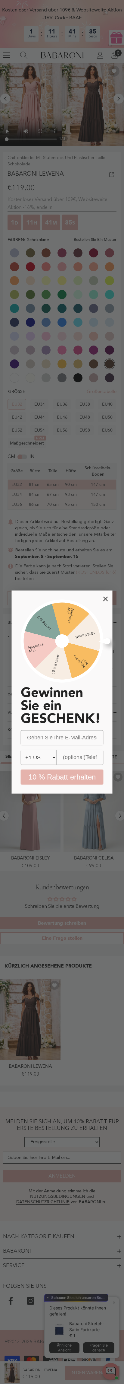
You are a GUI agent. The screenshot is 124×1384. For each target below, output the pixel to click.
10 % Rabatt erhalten (62, 777)
